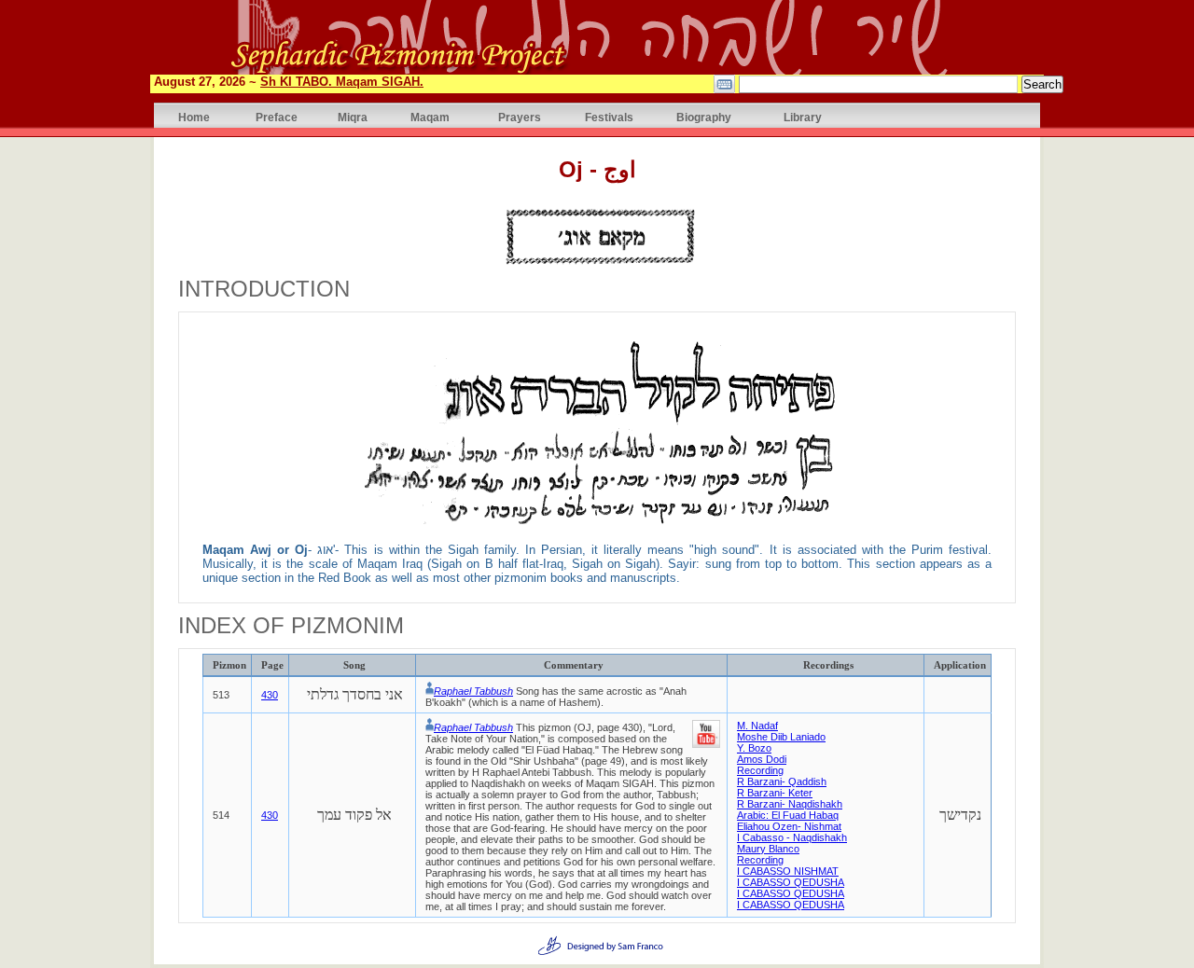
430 (269, 694)
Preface (277, 117)
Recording (760, 770)
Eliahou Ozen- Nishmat (789, 826)
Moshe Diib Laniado (781, 736)
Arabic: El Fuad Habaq (788, 815)
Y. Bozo (754, 748)
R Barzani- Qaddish (781, 781)
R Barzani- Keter (774, 792)
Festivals (609, 117)
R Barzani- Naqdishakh (789, 803)
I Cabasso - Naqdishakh (792, 837)
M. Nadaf (757, 725)
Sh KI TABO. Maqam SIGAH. (341, 82)
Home (194, 117)
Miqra (353, 117)
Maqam (430, 117)
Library (803, 117)
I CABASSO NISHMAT (788, 871)
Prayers (519, 117)
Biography (703, 117)
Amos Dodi (761, 759)
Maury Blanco (768, 848)
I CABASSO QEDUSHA (790, 882)
